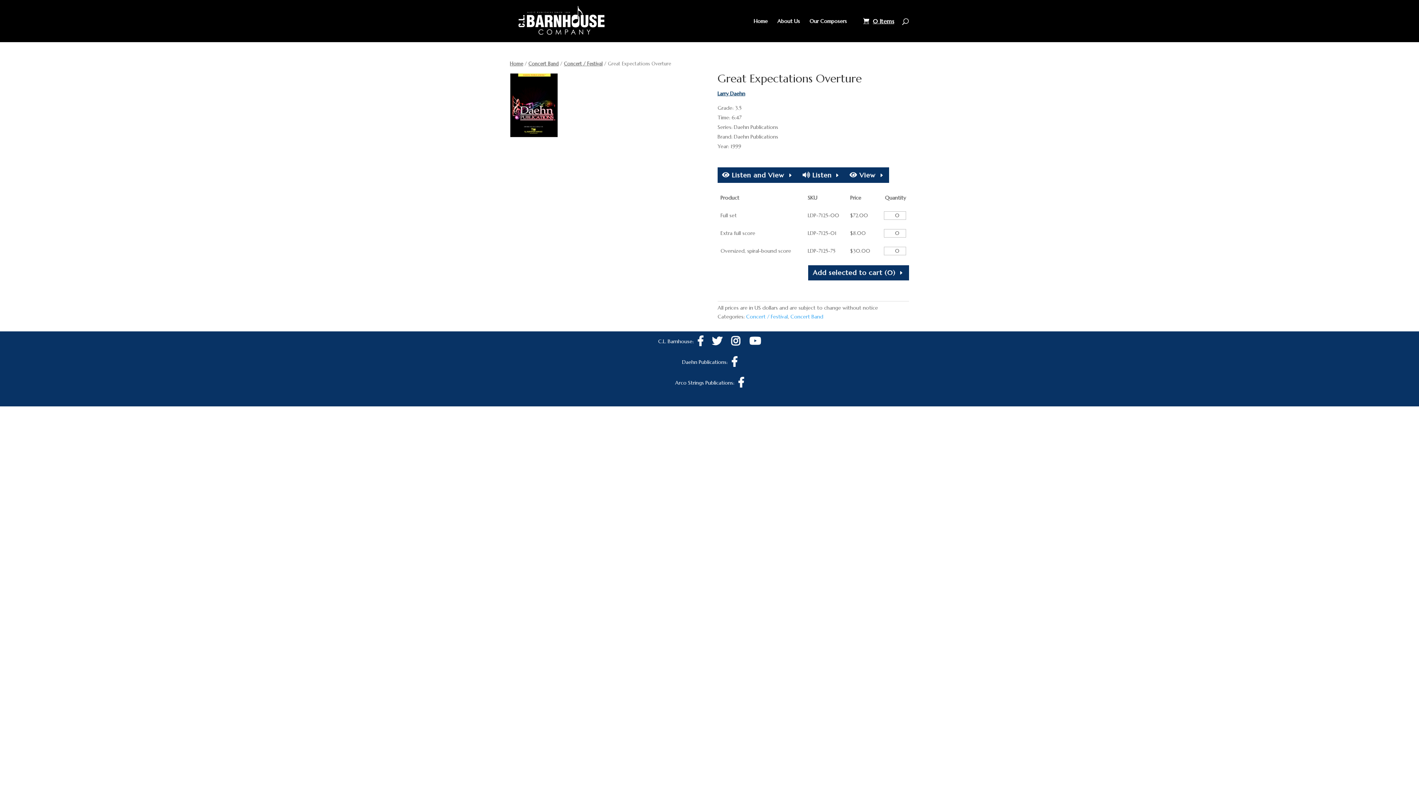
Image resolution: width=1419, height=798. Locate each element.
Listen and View (757, 175)
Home (761, 21)
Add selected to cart (854, 272)
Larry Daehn (731, 93)
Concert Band (543, 64)
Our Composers (828, 21)
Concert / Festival (583, 64)
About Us (788, 21)
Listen (821, 175)
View (866, 175)
